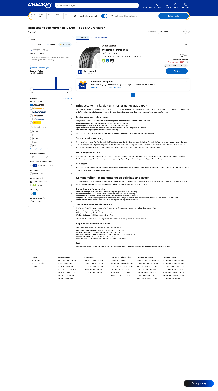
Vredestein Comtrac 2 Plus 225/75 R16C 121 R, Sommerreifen (174, 272)
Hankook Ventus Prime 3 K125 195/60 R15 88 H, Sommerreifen (148, 272)
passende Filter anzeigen (39, 68)
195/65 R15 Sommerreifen (93, 263)
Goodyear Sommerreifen (67, 275)
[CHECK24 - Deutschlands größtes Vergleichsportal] (40, 5)
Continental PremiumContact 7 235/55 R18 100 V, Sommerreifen (174, 260)
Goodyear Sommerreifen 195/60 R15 (122, 275)
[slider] (31, 89)
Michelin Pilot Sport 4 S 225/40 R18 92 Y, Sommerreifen (174, 275)
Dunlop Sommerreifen (66, 278)
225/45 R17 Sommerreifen (93, 272)
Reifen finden (173, 16)
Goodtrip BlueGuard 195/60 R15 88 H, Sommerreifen (148, 275)
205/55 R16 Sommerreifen (93, 269)
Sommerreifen (37, 266)
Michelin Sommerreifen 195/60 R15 (122, 269)
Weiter (177, 71)
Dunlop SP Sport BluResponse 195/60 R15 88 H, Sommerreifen (148, 269)
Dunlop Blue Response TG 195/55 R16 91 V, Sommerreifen (174, 269)
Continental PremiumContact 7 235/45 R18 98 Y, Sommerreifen (174, 263)
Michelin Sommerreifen (66, 266)
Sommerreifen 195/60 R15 (120, 260)
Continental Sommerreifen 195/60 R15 (122, 263)
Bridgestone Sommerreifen (67, 269)
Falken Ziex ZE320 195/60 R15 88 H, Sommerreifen (148, 263)
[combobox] (172, 31)
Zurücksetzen (67, 98)
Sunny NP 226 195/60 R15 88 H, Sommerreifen (148, 278)
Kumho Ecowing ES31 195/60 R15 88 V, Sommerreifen (148, 266)
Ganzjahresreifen (38, 263)
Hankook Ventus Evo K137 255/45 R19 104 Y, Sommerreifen (174, 266)
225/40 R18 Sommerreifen (93, 266)
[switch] (104, 16)
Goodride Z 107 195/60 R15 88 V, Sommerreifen (148, 260)
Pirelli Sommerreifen (65, 263)
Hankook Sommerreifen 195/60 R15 (122, 272)
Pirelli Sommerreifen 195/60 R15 (122, 266)
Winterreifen (36, 260)
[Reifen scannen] (75, 16)
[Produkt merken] (186, 45)
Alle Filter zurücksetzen (99, 38)
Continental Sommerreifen (67, 260)
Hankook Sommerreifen (66, 272)
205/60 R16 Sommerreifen (93, 260)
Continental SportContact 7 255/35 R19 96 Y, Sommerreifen (174, 278)
